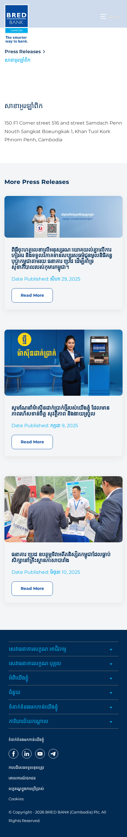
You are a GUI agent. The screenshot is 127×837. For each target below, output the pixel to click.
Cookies (16, 799)
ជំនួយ (14, 692)
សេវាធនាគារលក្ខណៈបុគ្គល (35, 663)
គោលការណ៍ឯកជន (22, 778)
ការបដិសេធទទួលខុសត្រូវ (26, 767)
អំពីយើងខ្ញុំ (18, 678)
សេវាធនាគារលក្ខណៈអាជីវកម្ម (37, 649)
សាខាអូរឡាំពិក (17, 60)
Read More (32, 295)
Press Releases (23, 51)
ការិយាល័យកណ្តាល (28, 721)
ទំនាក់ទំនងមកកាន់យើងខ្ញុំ (33, 707)
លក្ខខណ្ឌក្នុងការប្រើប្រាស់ (26, 788)
